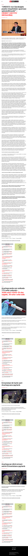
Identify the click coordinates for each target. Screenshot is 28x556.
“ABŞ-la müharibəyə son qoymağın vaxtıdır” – (7, 277)
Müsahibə (3, 4)
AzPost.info (14, 547)
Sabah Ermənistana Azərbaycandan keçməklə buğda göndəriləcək (7, 249)
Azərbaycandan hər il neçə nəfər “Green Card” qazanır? (7, 261)
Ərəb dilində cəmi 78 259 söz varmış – (7, 264)
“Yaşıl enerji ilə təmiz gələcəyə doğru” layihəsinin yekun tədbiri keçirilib (7, 282)
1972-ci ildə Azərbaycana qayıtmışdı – (7, 257)
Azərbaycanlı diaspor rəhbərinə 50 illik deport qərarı (7, 254)
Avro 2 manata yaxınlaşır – (7, 271)
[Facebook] (12, 549)
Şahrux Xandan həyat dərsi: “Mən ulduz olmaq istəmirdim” (7, 247)
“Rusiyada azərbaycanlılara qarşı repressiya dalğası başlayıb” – (7, 251)
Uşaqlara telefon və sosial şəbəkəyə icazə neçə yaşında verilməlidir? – (7, 266)
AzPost (20, 238)
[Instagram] (13, 549)
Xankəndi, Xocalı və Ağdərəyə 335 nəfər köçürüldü (7, 275)
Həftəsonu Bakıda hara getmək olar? (7, 273)
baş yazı (3, 335)
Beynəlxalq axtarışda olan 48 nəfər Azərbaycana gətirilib (7, 268)
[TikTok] (15, 549)
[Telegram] (14, 549)
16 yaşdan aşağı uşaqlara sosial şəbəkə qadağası (7, 279)
